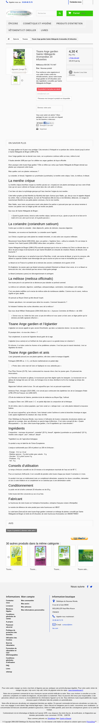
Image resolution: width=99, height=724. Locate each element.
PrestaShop (91, 722)
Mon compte (28, 596)
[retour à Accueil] (8, 39)
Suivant (22, 80)
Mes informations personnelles (32, 610)
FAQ (7, 665)
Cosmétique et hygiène (37, 23)
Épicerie (13, 23)
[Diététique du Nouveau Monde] (19, 13)
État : (38, 68)
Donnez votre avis (44, 108)
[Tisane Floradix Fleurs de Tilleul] (64, 556)
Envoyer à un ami (46, 125)
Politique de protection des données (11, 632)
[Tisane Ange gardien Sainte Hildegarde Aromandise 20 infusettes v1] (15, 80)
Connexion (88, 2)
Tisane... (9, 569)
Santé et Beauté (65, 718)
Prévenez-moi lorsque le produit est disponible (54, 98)
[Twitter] (39, 123)
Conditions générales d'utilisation (10, 660)
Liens (8, 669)
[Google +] (52, 123)
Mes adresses (26, 607)
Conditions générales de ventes (11, 616)
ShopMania (52, 718)
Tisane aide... (83, 569)
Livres (44, 30)
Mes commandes (27, 600)
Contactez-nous (75, 2)
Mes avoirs (25, 604)
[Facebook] (47, 123)
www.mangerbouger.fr (75, 690)
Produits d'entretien (69, 23)
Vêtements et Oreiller (22, 30)
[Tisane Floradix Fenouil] (17, 556)
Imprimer (43, 129)
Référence (40, 65)
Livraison (9, 606)
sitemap (9, 672)
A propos (9, 622)
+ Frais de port (74, 58)
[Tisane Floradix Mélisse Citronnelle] (40, 556)
